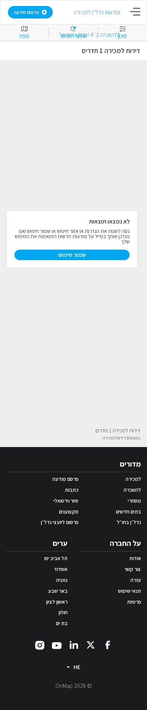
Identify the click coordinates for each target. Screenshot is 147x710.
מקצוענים (68, 511)
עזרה (135, 580)
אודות (135, 558)
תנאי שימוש (129, 591)
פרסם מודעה (65, 479)
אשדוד (60, 569)
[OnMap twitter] (90, 644)
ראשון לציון (56, 601)
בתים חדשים (128, 511)
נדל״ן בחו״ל (129, 522)
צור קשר (132, 569)
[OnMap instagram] (39, 645)
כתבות (71, 489)
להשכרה (132, 489)
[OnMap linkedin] (73, 644)
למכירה (133, 479)
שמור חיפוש (72, 254)
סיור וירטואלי (66, 500)
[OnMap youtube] (56, 645)
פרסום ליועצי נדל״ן (59, 522)
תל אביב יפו (55, 558)
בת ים (61, 623)
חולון (62, 612)
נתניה (61, 580)
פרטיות (134, 601)
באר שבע (57, 591)
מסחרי (134, 500)
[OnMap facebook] (107, 644)
